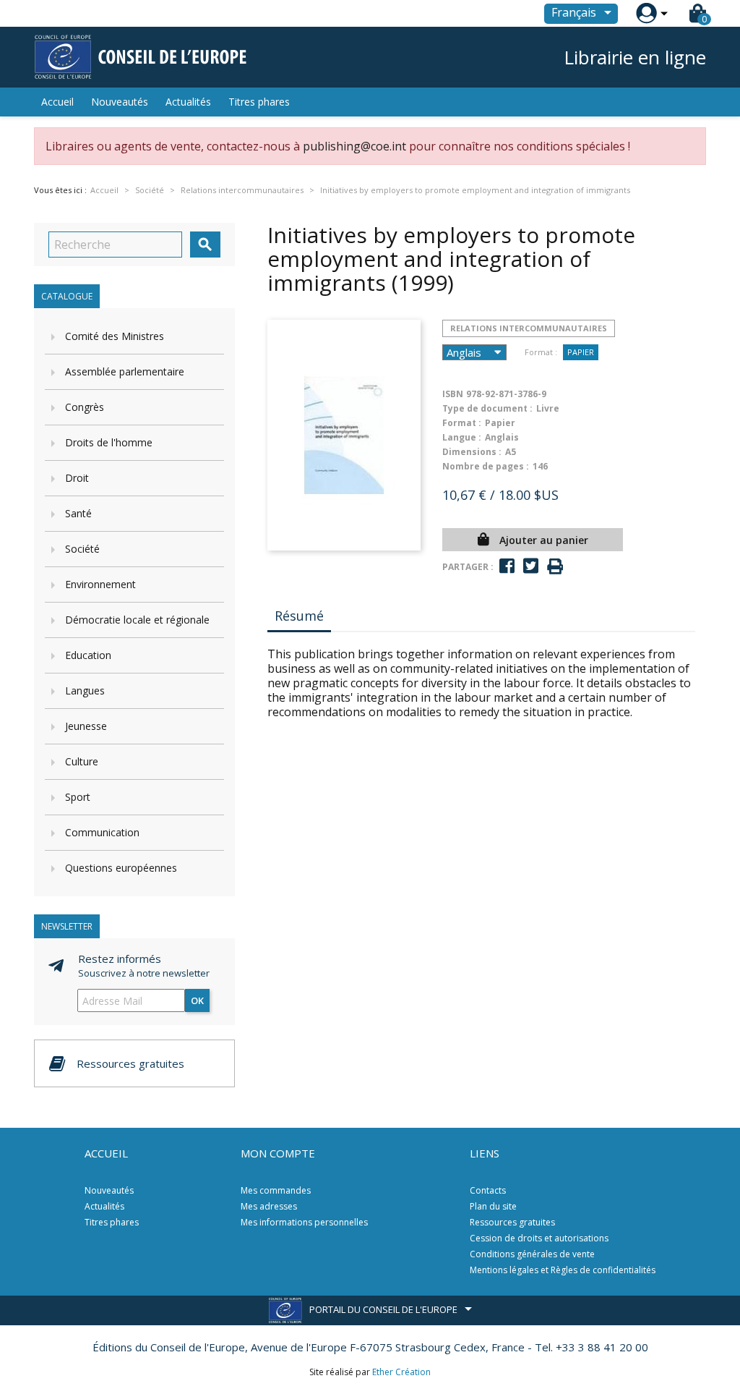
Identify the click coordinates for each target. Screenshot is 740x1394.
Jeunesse (86, 726)
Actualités (188, 102)
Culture (81, 761)
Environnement (100, 584)
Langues (85, 690)
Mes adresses (269, 1206)
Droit (77, 478)
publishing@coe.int (354, 146)
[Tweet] (530, 566)
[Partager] (507, 566)
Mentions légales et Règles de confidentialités (562, 1270)
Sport (77, 797)
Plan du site (493, 1206)
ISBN (452, 394)
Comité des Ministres (114, 336)
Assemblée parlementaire (124, 371)
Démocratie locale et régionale (137, 619)
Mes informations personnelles (304, 1222)
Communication (102, 832)
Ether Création (401, 1372)
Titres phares (259, 102)
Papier (580, 352)
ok (197, 1000)
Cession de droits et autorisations (539, 1238)
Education (88, 655)
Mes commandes (276, 1190)
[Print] (555, 566)
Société (82, 549)
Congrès (84, 407)
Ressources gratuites (512, 1222)
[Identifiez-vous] (646, 13)
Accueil (57, 102)
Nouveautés (119, 102)
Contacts (488, 1190)
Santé (78, 513)
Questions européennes (121, 868)
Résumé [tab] (299, 615)
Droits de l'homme (108, 442)
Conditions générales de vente (532, 1254)
